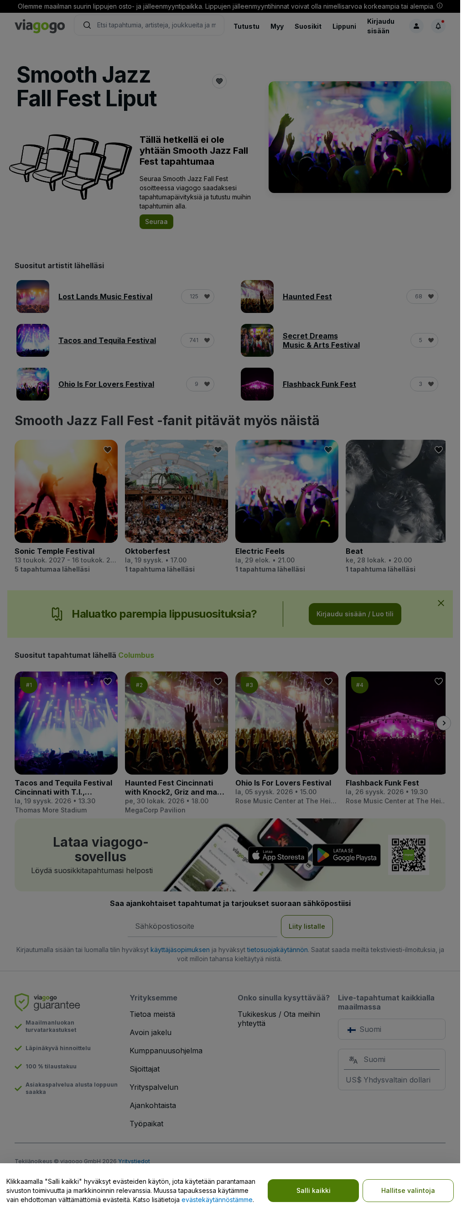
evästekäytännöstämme (217, 1199)
